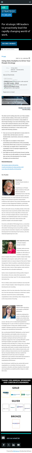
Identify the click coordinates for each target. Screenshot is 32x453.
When (7, 68)
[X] (9, 445)
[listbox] (23, 58)
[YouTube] (18, 445)
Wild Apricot (16, 451)
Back (4, 56)
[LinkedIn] (13, 445)
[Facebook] (4, 445)
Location (7, 71)
